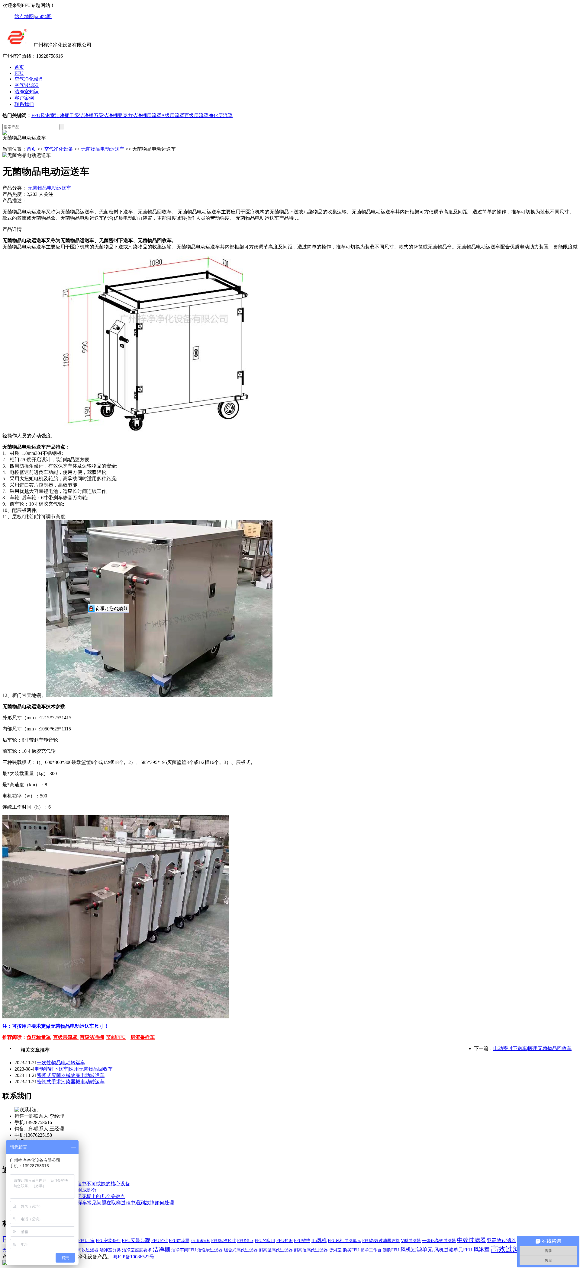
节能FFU (116, 1037)
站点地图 (24, 16)
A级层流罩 (172, 115)
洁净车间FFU (183, 1250)
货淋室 (335, 1250)
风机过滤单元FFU (453, 1249)
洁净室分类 (110, 1250)
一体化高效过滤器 (439, 1240)
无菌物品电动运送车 (102, 149)
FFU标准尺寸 (223, 1240)
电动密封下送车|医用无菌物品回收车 (532, 1048)
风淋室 (47, 115)
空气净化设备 (29, 78)
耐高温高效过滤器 (276, 1250)
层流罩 (154, 115)
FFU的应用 (265, 1240)
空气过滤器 (26, 85)
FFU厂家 (86, 1240)
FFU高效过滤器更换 (381, 1240)
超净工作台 (371, 1250)
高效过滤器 (509, 1249)
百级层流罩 (196, 115)
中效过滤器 (471, 1240)
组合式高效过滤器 (241, 1250)
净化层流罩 (220, 115)
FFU (19, 73)
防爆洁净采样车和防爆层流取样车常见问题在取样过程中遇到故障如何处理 (94, 1202)
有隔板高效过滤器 (81, 1250)
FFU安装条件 (108, 1240)
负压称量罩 (39, 1037)
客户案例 (24, 98)
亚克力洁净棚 (132, 115)
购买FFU (351, 1250)
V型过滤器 (411, 1240)
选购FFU (391, 1250)
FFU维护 (302, 1240)
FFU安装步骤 (136, 1240)
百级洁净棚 (92, 1037)
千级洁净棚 (81, 115)
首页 (19, 67)
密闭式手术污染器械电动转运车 (71, 1081)
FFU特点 (245, 1240)
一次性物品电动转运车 (61, 1062)
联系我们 (24, 104)
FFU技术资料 (200, 1241)
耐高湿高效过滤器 (311, 1250)
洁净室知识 (26, 91)
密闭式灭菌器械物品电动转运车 (71, 1075)
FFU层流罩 (179, 1240)
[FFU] (17, 44)
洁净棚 (62, 115)
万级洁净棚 (106, 115)
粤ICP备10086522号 (133, 1256)
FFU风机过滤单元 (344, 1240)
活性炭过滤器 (210, 1250)
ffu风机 (319, 1240)
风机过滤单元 (416, 1250)
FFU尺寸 (159, 1240)
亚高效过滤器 (501, 1240)
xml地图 (43, 16)
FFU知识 (284, 1240)
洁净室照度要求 (137, 1250)
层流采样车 (142, 1037)
